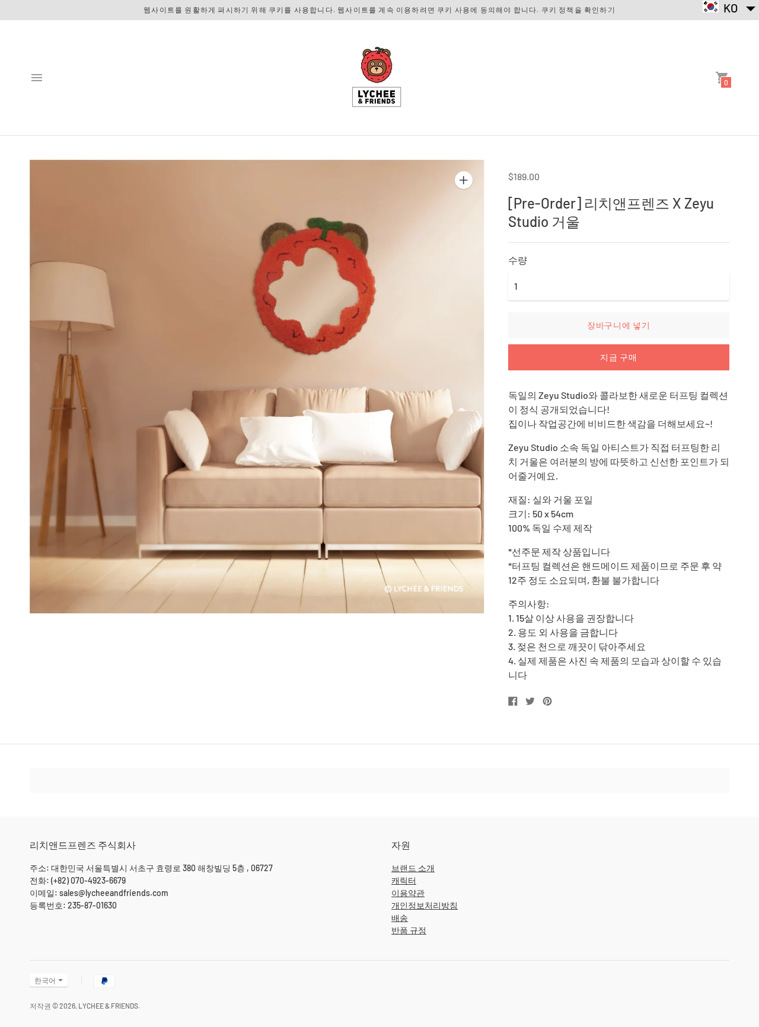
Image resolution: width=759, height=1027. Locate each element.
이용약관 (408, 893)
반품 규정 (408, 930)
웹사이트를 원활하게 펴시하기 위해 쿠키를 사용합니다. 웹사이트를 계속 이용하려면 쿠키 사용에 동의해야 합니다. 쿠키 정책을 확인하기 (379, 9)
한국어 (45, 980)
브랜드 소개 (413, 868)
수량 (517, 260)
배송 (399, 918)
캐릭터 (403, 880)
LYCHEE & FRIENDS (108, 1006)
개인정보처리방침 (424, 905)
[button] (729, 7)
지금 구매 (618, 357)
